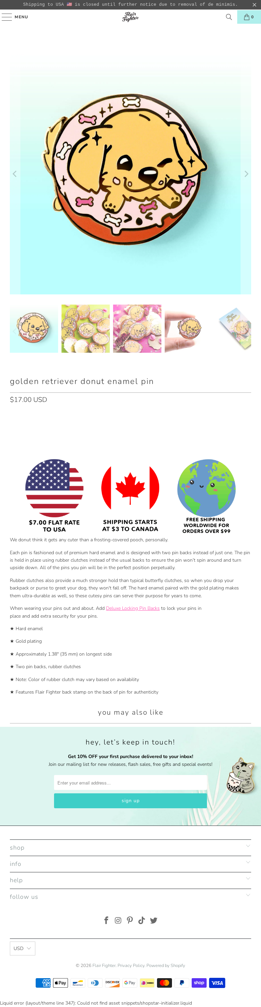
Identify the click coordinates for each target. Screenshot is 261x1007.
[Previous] (15, 174)
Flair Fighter (104, 966)
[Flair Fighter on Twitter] (154, 921)
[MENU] (3, 17)
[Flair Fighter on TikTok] (142, 921)
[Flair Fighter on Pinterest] (130, 921)
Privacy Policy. (131, 966)
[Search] (229, 17)
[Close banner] (254, 4)
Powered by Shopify (165, 966)
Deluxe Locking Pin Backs (133, 608)
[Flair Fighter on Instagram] (118, 921)
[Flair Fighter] (130, 17)
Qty (13, 414)
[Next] (246, 174)
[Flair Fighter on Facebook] (107, 921)
